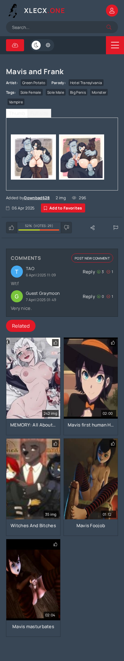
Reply (89, 272)
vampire (16, 102)
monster (99, 92)
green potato (33, 82)
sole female (30, 92)
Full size (39, 113)
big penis (78, 92)
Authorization (112, 11)
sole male (55, 92)
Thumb (17, 113)
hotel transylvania (86, 82)
